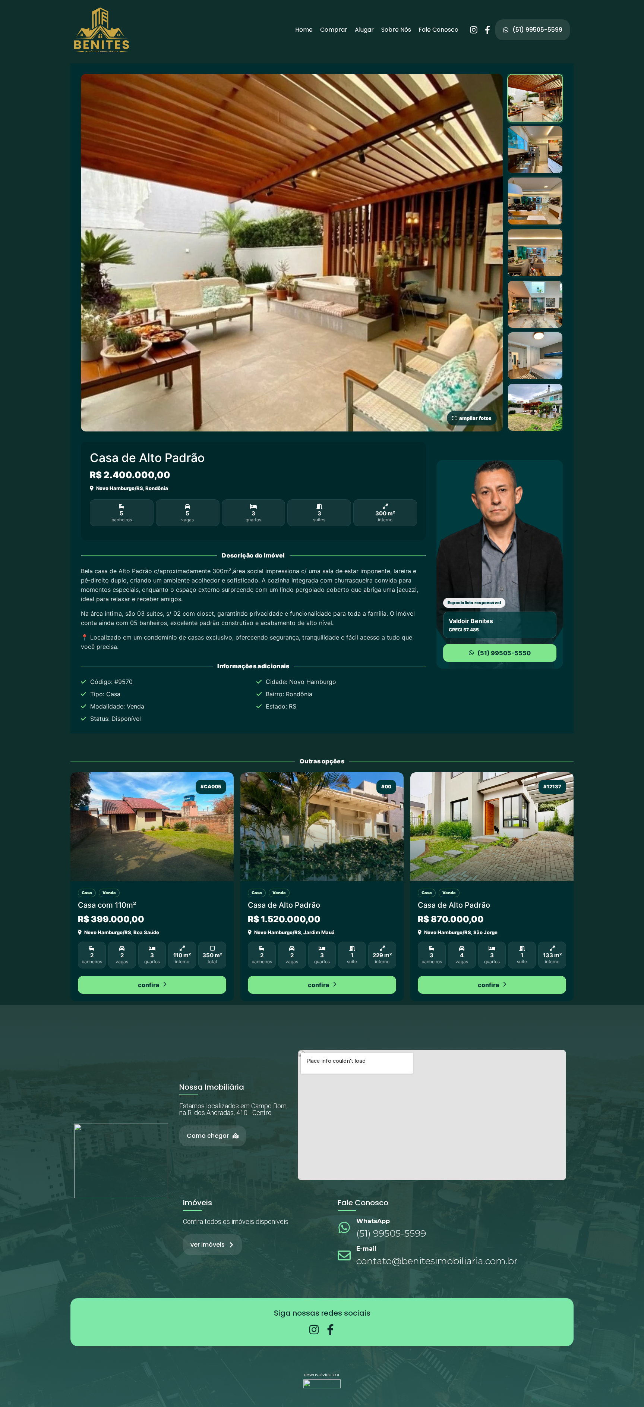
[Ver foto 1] (535, 98)
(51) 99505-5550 (504, 653)
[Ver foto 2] (535, 149)
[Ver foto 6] (535, 356)
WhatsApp (373, 1221)
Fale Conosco (438, 30)
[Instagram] (474, 30)
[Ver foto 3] (535, 201)
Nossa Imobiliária (211, 1087)
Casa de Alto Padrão (284, 905)
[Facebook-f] (487, 30)
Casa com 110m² (107, 905)
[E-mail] (344, 1255)
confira (148, 985)
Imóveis (197, 1202)
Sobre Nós (396, 30)
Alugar (364, 30)
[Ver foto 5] (535, 304)
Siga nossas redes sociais (322, 1313)
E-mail (366, 1248)
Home (304, 30)
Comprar (333, 30)
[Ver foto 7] (535, 407)
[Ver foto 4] (535, 252)
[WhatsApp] (344, 1227)
